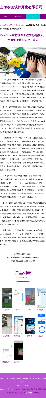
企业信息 (21, 21)
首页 (5, 16)
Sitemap (36, 393)
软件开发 (34, 389)
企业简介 (18, 16)
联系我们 (7, 21)
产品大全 (33, 16)
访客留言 (36, 21)
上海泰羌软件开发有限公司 (21, 7)
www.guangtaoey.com (22, 389)
